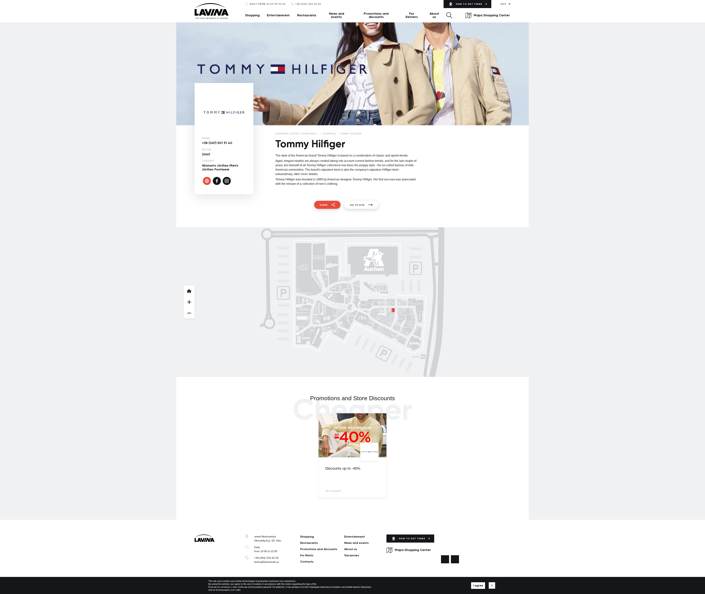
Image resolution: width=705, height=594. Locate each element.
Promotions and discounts (376, 15)
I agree (478, 585)
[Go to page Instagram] (455, 559)
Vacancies (351, 555)
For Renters (412, 15)
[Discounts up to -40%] (352, 435)
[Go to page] (207, 181)
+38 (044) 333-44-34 (308, 4)
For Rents (306, 555)
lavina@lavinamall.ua (266, 561)
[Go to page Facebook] (445, 559)
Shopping (252, 15)
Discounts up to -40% (342, 468)
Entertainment (278, 15)
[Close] (492, 585)
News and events (336, 15)
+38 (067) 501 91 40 (217, 143)
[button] (449, 15)
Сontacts (307, 561)
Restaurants (306, 15)
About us (434, 15)
